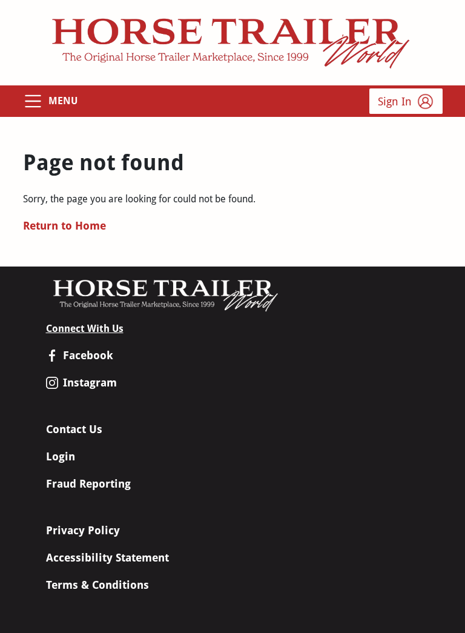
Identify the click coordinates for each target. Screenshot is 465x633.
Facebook (88, 355)
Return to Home (64, 225)
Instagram (90, 382)
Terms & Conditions (97, 584)
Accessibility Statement (107, 557)
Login (60, 456)
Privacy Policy (83, 530)
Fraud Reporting (88, 483)
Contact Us (74, 429)
